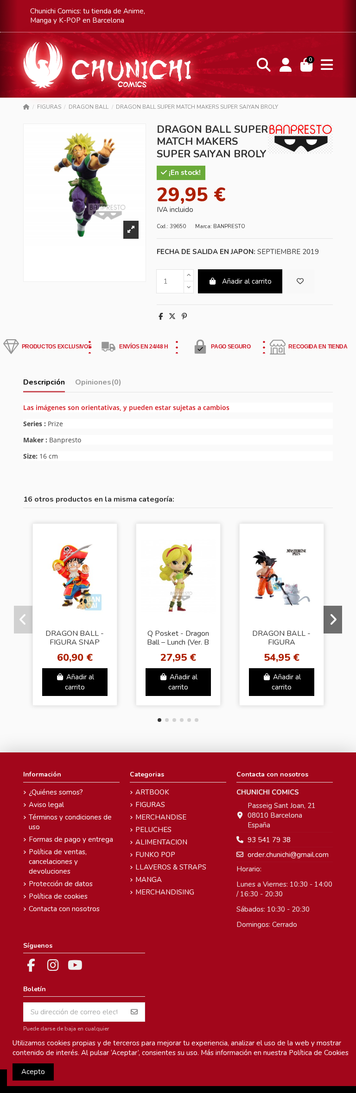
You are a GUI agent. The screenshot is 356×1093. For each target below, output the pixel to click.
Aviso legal (46, 804)
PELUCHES (153, 829)
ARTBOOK (152, 792)
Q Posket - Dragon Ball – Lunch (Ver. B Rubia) (178, 642)
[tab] (98, 384)
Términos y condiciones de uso (70, 822)
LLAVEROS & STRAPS (170, 867)
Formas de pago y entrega (71, 839)
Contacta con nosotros (64, 908)
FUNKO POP (155, 854)
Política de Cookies (319, 1052)
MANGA (148, 879)
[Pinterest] (184, 316)
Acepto (33, 1071)
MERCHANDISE (160, 817)
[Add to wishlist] (300, 281)
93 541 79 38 (269, 840)
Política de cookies (58, 896)
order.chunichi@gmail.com (288, 854)
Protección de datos (61, 883)
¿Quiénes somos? (56, 792)
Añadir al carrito (247, 281)
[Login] (285, 65)
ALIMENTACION (161, 842)
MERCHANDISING (164, 892)
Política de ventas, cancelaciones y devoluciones (58, 861)
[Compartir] (161, 316)
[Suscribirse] (134, 1012)
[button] (159, 720)
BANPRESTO (229, 226)
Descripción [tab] (44, 382)
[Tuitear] (172, 316)
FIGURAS (150, 804)
